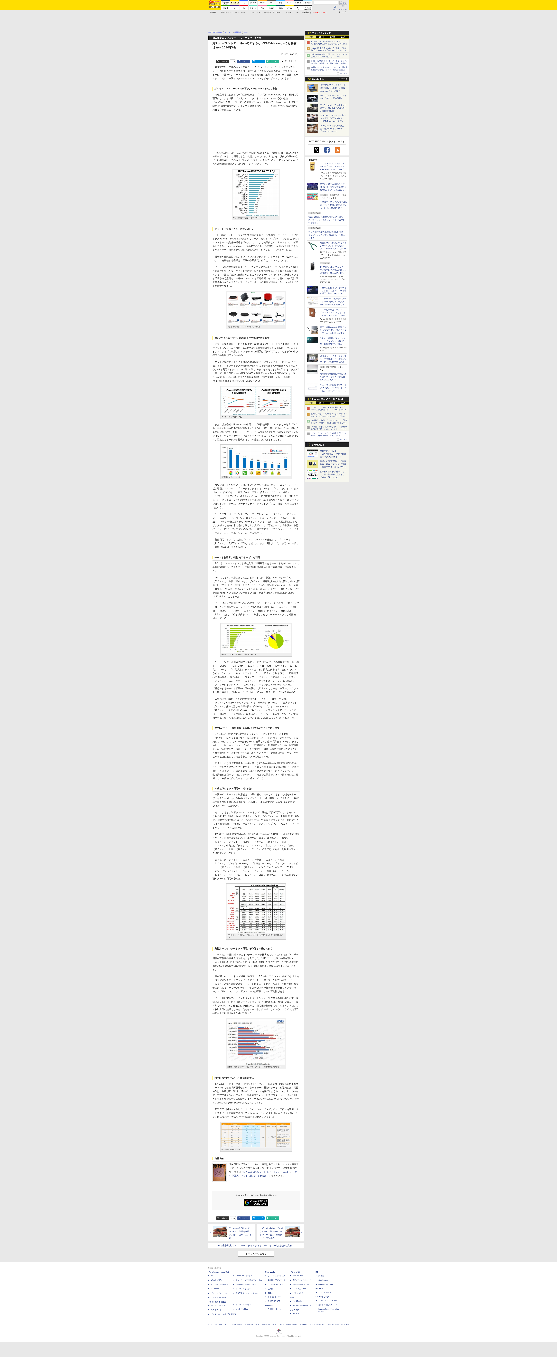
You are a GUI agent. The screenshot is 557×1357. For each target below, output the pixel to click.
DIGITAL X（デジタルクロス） (247, 1293)
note (274, 61)
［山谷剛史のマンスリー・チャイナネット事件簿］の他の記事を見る (256, 1245)
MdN (292, 1298)
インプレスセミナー (243, 1289)
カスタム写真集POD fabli (328, 1305)
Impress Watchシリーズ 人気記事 (328, 399)
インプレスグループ (317, 1324)
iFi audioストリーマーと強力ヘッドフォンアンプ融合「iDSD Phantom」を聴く (333, 118)
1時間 (311, 37)
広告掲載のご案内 (252, 1324)
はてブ (260, 61)
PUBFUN (319, 1289)
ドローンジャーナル (219, 1293)
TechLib (296, 1313)
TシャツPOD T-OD (275, 1284)
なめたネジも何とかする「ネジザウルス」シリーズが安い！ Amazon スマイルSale (333, 246)
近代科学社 (269, 1305)
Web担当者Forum (218, 1280)
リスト (233, 61)
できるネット (216, 1310)
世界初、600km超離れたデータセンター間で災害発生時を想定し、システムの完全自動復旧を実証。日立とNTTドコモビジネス (329, 69)
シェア (245, 61)
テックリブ (294, 1310)
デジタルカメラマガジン (220, 1305)
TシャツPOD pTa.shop (327, 1300)
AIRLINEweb (298, 1276)
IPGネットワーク (322, 1297)
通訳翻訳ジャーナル (301, 1284)
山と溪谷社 (269, 1293)
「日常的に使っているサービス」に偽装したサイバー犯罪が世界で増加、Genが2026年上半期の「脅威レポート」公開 (333, 293)
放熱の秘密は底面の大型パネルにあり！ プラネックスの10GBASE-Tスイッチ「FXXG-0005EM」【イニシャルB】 (329, 56)
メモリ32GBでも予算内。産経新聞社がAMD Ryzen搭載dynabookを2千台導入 (333, 88)
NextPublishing (242, 1309)
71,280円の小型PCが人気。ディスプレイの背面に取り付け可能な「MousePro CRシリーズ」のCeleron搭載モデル (333, 273)
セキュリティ (240, 12)
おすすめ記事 (318, 445)
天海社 (321, 1276)
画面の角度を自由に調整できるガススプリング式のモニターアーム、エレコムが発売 (333, 330)
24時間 (321, 37)
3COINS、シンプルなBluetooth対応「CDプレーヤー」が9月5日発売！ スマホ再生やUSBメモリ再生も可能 (329, 409)
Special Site (318, 79)
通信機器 (213, 12)
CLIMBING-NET (274, 1301)
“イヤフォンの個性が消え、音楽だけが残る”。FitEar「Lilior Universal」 (332, 128)
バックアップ (255, 12)
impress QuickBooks (326, 1284)
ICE (316, 1272)
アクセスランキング (321, 33)
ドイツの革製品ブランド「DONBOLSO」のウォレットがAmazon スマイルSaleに (333, 313)
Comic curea (323, 1280)
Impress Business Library (246, 1284)
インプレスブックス (243, 1305)
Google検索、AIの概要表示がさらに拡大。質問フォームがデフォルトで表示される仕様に (326, 220)
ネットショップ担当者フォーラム (249, 1280)
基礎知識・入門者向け (273, 12)
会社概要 (303, 1324)
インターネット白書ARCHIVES (223, 1314)
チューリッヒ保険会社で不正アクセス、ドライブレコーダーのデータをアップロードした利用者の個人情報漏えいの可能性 (333, 391)
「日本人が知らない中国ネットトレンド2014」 (265, 1172)
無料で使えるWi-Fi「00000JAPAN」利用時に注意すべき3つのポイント (333, 454)
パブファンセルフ (325, 1292)
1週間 (332, 37)
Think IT (214, 1276)
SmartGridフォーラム (244, 1276)
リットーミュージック (276, 1276)
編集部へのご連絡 (269, 1324)
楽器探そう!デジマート (276, 1280)
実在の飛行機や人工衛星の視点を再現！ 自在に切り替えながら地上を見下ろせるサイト (326, 235)
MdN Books (297, 1301)
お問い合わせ (237, 1324)
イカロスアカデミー (301, 1293)
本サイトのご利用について (218, 1324)
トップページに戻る (256, 1254)
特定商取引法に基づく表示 (338, 1324)
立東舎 (270, 1289)
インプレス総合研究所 (219, 1284)
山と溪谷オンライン (275, 1297)
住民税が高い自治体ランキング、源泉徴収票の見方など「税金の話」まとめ (333, 474)
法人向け (289, 12)
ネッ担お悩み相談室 (219, 1298)
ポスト (224, 61)
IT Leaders (215, 1289)
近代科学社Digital (274, 1309)
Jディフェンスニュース (302, 1280)
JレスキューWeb (299, 1289)
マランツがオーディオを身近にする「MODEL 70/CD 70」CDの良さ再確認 (333, 108)
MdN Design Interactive (302, 1305)
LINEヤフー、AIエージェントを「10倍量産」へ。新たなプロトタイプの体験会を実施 (333, 359)
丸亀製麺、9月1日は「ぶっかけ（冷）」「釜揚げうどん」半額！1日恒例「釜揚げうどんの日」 (329, 422)
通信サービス (226, 12)
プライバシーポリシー (288, 1324)
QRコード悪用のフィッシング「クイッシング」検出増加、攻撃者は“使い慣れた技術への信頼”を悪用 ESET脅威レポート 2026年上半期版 (329, 63)
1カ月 (343, 37)
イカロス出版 (295, 1272)
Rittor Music (270, 1272)
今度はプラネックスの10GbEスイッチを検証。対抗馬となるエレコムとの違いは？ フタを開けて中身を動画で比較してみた (333, 208)
